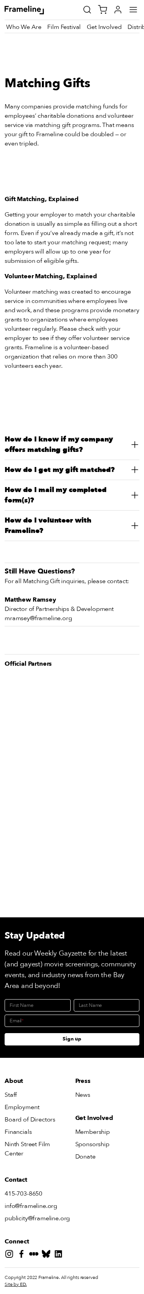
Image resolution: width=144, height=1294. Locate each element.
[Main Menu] (133, 9)
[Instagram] (11, 1255)
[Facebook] (23, 1255)
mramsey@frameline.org (38, 618)
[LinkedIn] (60, 1255)
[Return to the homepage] (33, 10)
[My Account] (118, 9)
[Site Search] (87, 9)
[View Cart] (102, 9)
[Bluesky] (47, 1255)
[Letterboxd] (35, 1255)
